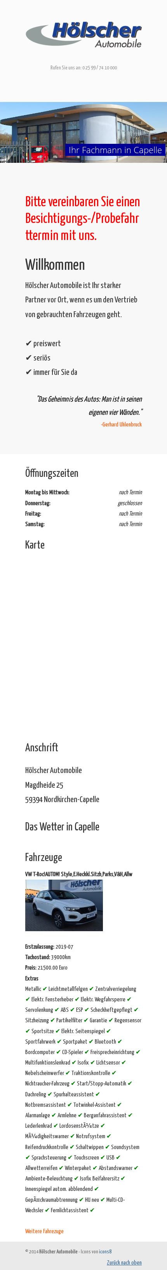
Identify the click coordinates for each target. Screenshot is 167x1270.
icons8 (105, 1251)
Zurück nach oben (124, 1263)
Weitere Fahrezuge (44, 1231)
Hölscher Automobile (83, 31)
